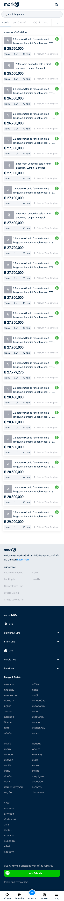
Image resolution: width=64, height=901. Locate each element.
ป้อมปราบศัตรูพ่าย (13, 787)
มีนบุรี (35, 760)
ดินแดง (8, 722)
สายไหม (8, 830)
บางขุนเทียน (38, 716)
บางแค (35, 733)
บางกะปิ (36, 711)
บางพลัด (8, 760)
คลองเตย (9, 684)
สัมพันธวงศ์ (10, 819)
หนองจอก (9, 840)
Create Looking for (14, 599)
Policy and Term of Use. (16, 882)
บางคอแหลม (38, 727)
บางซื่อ (7, 743)
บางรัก (7, 765)
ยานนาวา (36, 765)
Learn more (23, 559)
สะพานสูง (9, 813)
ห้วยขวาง (9, 851)
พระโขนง (36, 743)
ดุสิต (6, 727)
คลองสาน (9, 689)
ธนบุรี (35, 695)
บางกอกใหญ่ (38, 706)
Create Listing (11, 592)
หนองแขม (9, 835)
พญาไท (8, 792)
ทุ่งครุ (35, 689)
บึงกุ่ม (7, 770)
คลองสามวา (10, 695)
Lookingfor (10, 579)
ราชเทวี (35, 770)
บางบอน (8, 754)
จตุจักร (7, 706)
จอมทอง (8, 711)
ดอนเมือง (9, 716)
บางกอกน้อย (38, 700)
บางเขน (36, 722)
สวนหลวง (9, 808)
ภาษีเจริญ (37, 754)
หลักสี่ (7, 846)
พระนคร (36, 749)
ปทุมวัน (8, 776)
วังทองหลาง (38, 792)
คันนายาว (9, 700)
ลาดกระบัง (37, 781)
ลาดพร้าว (37, 787)
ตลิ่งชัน (8, 733)
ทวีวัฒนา (36, 684)
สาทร (6, 824)
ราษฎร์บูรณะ (38, 776)
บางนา (7, 749)
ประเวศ (7, 781)
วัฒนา (7, 803)
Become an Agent (13, 572)
